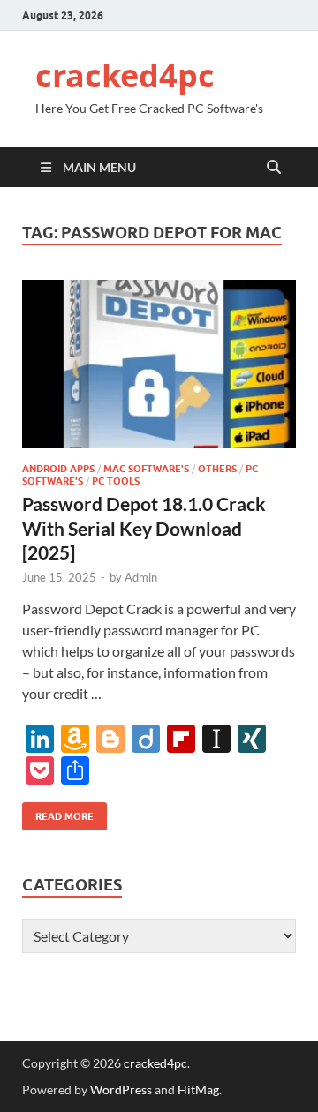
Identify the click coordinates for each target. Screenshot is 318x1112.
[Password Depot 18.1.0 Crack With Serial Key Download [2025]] (159, 364)
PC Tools (116, 481)
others (217, 468)
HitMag (198, 1089)
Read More (58, 812)
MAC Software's (146, 468)
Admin (141, 577)
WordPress (121, 1089)
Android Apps (58, 468)
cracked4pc (125, 75)
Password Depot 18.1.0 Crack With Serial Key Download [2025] (144, 527)
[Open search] (274, 167)
